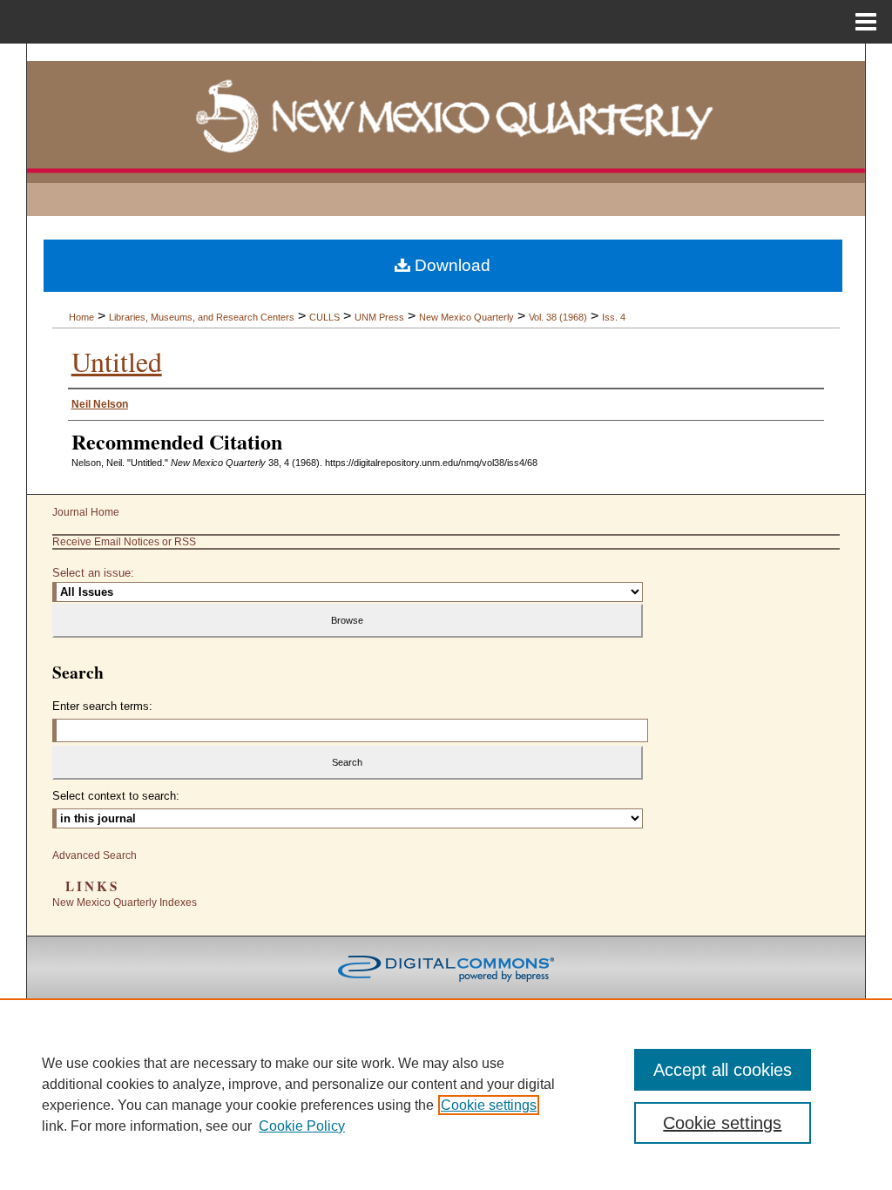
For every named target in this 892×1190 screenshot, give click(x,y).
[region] (446, 1094)
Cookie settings (489, 1105)
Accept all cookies (722, 1069)
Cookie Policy (302, 1126)
